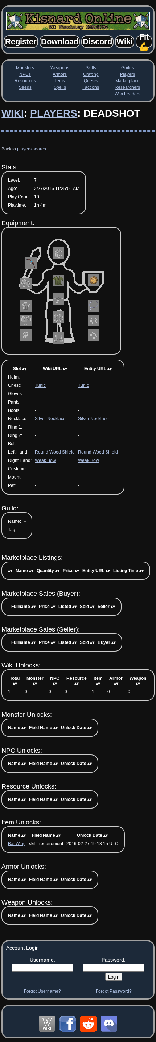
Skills (91, 67)
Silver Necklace (50, 418)
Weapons (59, 67)
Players (127, 74)
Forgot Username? (42, 991)
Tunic (40, 385)
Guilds (127, 67)
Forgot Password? (114, 991)
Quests (91, 80)
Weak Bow (45, 460)
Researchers (127, 87)
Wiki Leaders (127, 93)
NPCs (25, 74)
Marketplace (127, 80)
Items (59, 80)
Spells (60, 87)
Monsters (25, 67)
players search (31, 149)
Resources (25, 80)
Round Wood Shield (55, 452)
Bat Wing (17, 843)
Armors (60, 74)
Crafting (91, 74)
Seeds (25, 87)
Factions (90, 87)
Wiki (12, 113)
